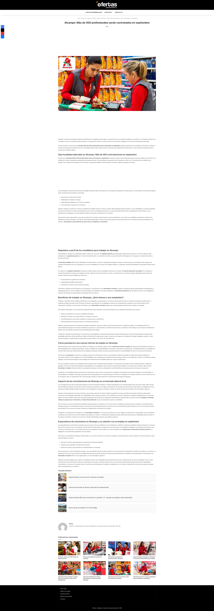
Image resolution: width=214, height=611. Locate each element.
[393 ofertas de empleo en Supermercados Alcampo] (119, 548)
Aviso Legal (63, 588)
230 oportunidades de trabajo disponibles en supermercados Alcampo (92, 578)
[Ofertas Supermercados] (107, 5)
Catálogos (108, 12)
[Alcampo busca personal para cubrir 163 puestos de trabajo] (119, 568)
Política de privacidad (66, 596)
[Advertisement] (107, 42)
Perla (107, 26)
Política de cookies (65, 591)
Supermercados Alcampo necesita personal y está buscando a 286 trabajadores (68, 578)
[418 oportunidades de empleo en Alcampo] (94, 548)
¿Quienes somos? (65, 593)
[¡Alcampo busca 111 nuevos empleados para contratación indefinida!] (144, 568)
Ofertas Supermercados (94, 12)
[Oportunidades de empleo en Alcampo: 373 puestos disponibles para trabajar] (144, 548)
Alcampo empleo (96, 18)
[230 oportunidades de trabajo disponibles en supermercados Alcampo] (94, 568)
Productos (118, 12)
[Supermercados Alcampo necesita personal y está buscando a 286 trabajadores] (69, 568)
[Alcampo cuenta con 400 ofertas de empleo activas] (69, 548)
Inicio (78, 18)
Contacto (62, 599)
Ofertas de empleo (86, 18)
